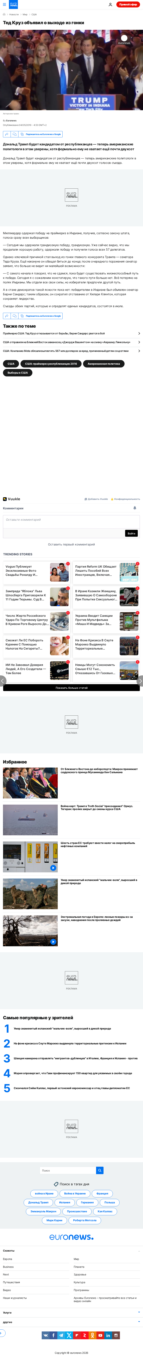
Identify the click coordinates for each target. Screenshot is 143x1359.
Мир (25, 14)
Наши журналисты (15, 1297)
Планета (79, 1266)
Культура (79, 1282)
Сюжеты (8, 1250)
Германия (87, 1202)
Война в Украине (75, 1193)
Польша (109, 1202)
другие (7, 1322)
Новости (14, 14)
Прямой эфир (128, 4)
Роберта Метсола (84, 1220)
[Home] (4, 14)
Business (8, 1266)
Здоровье (80, 1274)
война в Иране (44, 1193)
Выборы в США (18, 372)
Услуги (7, 1312)
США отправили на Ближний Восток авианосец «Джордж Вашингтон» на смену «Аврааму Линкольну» (66, 342)
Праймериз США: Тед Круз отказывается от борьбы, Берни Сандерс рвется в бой (53, 333)
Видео (7, 1290)
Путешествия (11, 1282)
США (34, 14)
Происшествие (77, 1211)
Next (6, 1274)
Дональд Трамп (38, 1202)
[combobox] (72, 1170)
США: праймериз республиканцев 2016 (51, 363)
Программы (81, 1290)
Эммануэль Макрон (43, 1211)
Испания (64, 1202)
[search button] (100, 1170)
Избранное (15, 762)
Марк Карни (54, 1220)
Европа (7, 1259)
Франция (102, 1193)
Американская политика (104, 363)
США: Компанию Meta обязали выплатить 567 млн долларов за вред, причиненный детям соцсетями (65, 350)
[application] (71, 70)
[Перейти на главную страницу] (13, 4)
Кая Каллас (105, 1211)
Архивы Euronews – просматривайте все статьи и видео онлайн (105, 1299)
